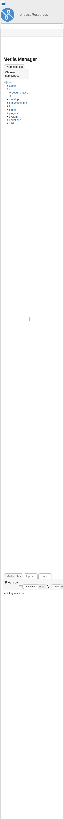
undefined (15, 120)
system (13, 116)
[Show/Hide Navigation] (3, 3)
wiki (11, 123)
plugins (13, 113)
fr (10, 106)
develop (14, 99)
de (10, 89)
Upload (30, 576)
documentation (18, 102)
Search (45, 576)
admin (13, 85)
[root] (9, 82)
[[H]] (9, 14)
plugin (13, 109)
